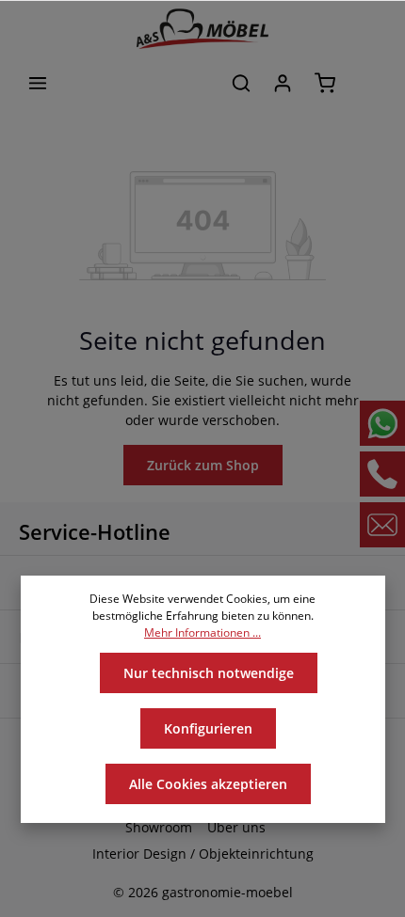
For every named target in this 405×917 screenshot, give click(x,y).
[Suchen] (241, 83)
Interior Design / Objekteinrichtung (203, 853)
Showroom (158, 827)
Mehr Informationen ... (202, 632)
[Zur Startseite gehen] (202, 29)
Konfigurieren (208, 728)
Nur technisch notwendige (208, 673)
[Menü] (38, 83)
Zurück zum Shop (203, 465)
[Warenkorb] (325, 83)
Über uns (236, 827)
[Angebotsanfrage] (367, 83)
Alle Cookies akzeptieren (208, 784)
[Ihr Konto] (282, 83)
